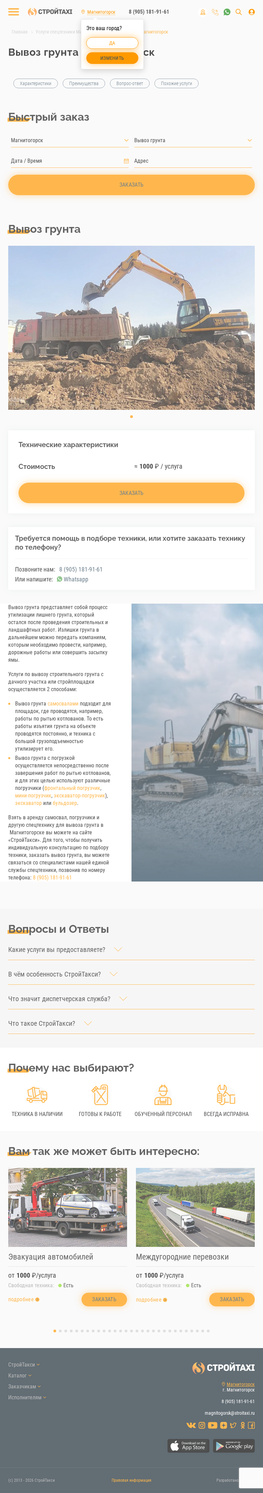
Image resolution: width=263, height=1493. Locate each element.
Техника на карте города (203, 12)
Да (112, 43)
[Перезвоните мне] (215, 12)
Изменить (112, 58)
